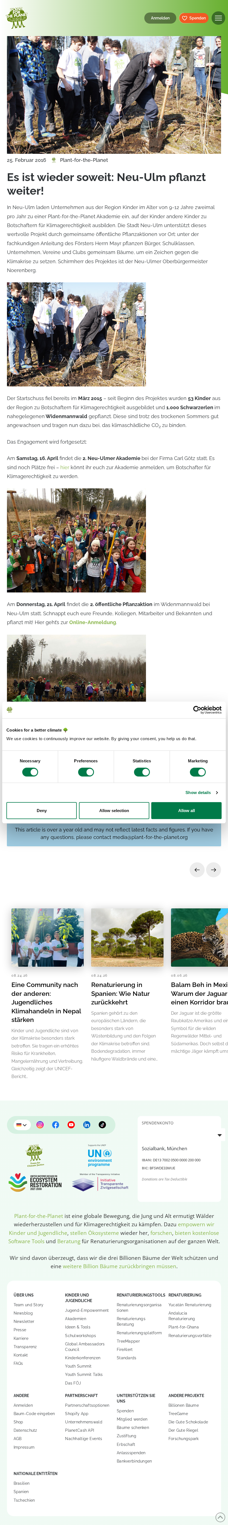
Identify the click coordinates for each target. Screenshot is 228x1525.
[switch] (86, 772)
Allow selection (114, 810)
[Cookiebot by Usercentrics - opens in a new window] (197, 710)
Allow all (186, 810)
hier (64, 467)
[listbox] (183, 1134)
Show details (198, 792)
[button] (218, 18)
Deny (42, 810)
